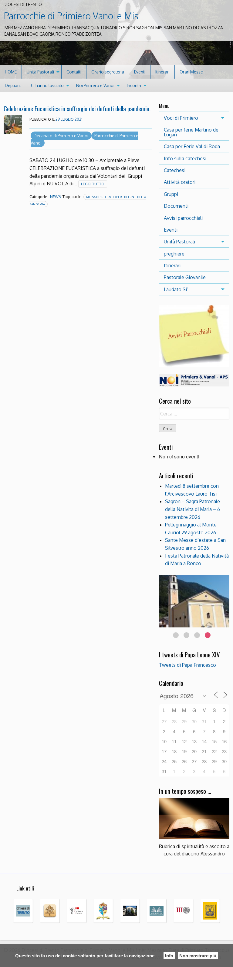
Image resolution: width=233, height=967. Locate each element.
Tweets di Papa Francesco (187, 665)
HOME (11, 71)
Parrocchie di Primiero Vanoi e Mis (71, 15)
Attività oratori (179, 182)
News (55, 196)
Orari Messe (191, 71)
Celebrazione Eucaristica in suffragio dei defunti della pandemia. (77, 108)
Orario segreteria (107, 71)
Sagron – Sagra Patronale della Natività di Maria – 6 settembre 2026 (192, 509)
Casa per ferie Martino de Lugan (191, 132)
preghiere (174, 254)
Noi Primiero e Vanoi (95, 85)
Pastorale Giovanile (185, 277)
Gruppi (171, 194)
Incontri (134, 85)
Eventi (139, 71)
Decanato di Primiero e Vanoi (61, 135)
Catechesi (174, 170)
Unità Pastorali (40, 71)
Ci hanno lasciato (47, 85)
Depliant (13, 85)
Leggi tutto (92, 184)
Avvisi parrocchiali (183, 218)
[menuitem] (11, 72)
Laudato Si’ (176, 289)
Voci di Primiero (181, 118)
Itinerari (162, 71)
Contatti (73, 71)
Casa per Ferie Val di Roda (192, 146)
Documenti (176, 206)
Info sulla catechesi (185, 158)
